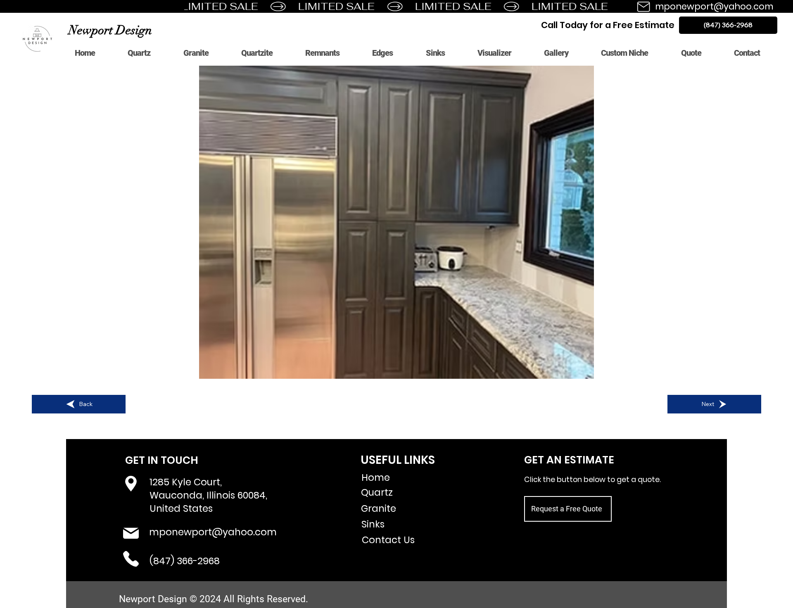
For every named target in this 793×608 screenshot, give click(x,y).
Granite (378, 508)
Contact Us (388, 539)
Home (375, 477)
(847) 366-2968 (185, 561)
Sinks (373, 524)
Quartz (377, 492)
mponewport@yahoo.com (714, 6)
